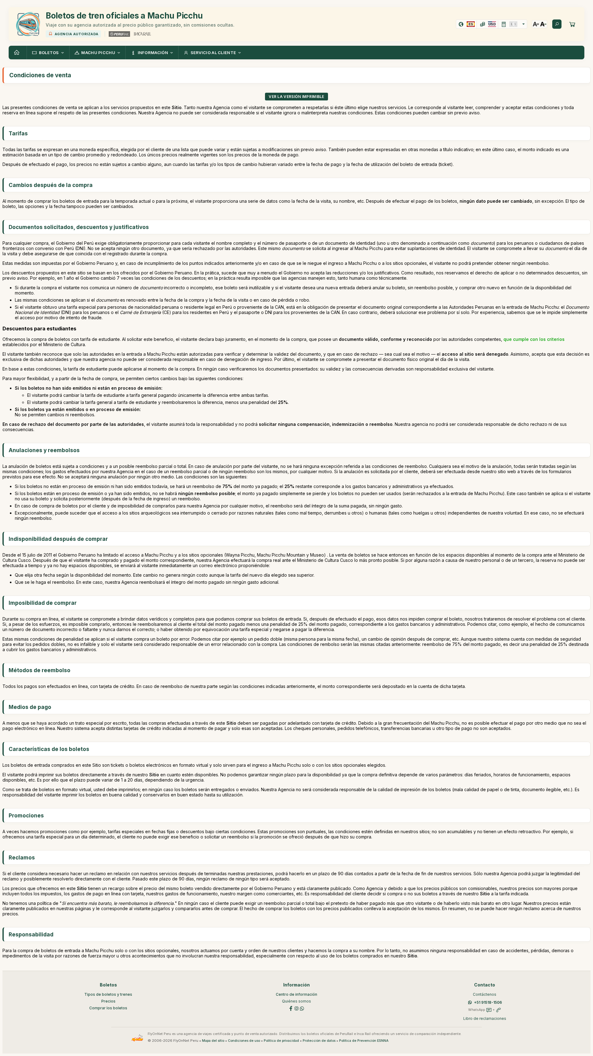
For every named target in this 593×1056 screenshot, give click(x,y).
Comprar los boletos (108, 1008)
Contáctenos (484, 994)
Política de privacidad (281, 1041)
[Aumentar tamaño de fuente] (536, 24)
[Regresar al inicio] (18, 52)
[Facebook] (291, 1008)
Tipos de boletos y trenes (108, 994)
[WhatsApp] (302, 1008)
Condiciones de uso (244, 1041)
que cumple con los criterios (534, 339)
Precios (108, 1001)
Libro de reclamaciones (484, 1018)
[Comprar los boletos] (572, 24)
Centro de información (296, 994)
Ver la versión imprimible (296, 96)
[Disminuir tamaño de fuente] (543, 24)
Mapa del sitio (213, 1041)
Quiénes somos (296, 1001)
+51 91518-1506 (488, 1002)
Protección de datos (319, 1041)
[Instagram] (296, 1008)
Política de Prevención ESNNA (364, 1041)
